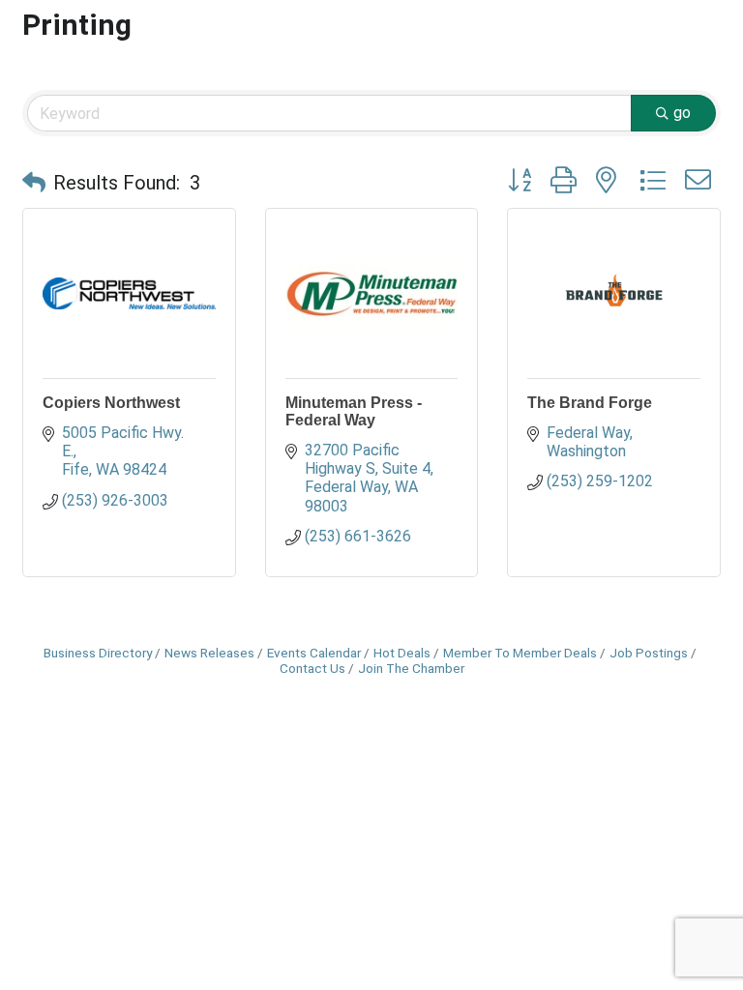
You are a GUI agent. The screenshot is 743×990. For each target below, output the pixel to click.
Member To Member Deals (520, 652)
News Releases (209, 652)
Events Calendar (314, 652)
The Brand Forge (589, 402)
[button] (33, 182)
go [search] (682, 112)
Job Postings (648, 652)
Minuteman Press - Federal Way (353, 411)
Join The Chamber (411, 668)
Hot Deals (402, 652)
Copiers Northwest (111, 402)
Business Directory (98, 652)
